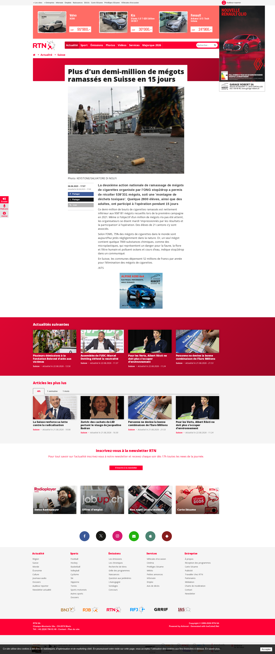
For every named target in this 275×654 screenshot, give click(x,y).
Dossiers (37, 582)
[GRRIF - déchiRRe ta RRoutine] (161, 609)
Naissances (78, 3)
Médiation (189, 582)
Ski (72, 578)
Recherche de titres (118, 567)
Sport (84, 45)
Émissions (96, 45)
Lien (74, 205)
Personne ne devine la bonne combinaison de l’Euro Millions (195, 357)
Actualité (72, 45)
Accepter (266, 649)
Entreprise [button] (49, 3)
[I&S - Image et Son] (184, 609)
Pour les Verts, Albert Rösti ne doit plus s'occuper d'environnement (147, 358)
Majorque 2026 (151, 45)
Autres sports (77, 594)
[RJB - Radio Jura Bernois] (90, 609)
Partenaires (190, 578)
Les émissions (115, 559)
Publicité (189, 570)
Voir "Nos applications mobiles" (75, 500)
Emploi (150, 582)
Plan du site (73, 629)
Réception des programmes (198, 563)
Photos (110, 45)
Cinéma (150, 563)
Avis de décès (153, 586)
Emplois (68, 3)
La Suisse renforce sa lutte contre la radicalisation (50, 423)
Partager (76, 194)
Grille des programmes (119, 570)
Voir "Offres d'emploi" (217, 500)
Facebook (84, 536)
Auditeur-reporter (234, 3)
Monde (36, 567)
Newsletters (134, 536)
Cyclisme (75, 574)
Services (134, 45)
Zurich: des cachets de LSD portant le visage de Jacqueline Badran (101, 425)
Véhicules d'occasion (130, 3)
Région (36, 559)
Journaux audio (39, 578)
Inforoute (59, 3)
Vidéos (122, 45)
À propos (189, 559)
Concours (113, 590)
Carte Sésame (97, 3)
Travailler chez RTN (194, 574)
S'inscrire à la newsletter (126, 468)
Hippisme (75, 582)
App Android (167, 536)
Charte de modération (195, 586)
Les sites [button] (38, 3)
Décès (87, 3)
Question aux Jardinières (120, 578)
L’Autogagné (114, 582)
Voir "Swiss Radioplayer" (170, 500)
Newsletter (190, 594)
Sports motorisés (79, 590)
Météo (150, 570)
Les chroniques (116, 563)
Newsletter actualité (42, 590)
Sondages (113, 586)
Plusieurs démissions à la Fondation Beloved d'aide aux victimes (52, 358)
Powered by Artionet (179, 626)
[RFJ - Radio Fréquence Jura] (137, 609)
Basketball (75, 567)
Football (74, 559)
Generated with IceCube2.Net (205, 626)
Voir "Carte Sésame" (122, 500)
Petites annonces (155, 574)
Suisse (61, 54)
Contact (188, 590)
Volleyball (75, 570)
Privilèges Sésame (112, 3)
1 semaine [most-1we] (52, 391)
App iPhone (150, 536)
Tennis (74, 586)
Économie (37, 570)
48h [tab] (39, 391)
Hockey (74, 563)
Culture (36, 574)
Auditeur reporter (40, 586)
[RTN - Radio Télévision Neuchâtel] (114, 609)
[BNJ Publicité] (67, 609)
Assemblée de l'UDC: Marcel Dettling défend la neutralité (99, 357)
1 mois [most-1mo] (66, 391)
